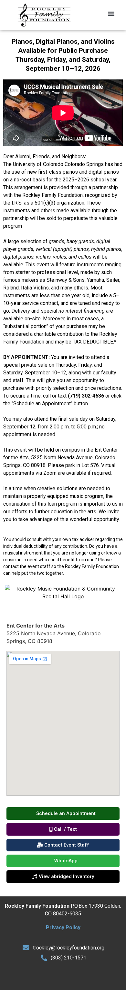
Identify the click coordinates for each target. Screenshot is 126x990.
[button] (111, 13)
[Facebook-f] (54, 976)
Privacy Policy (63, 927)
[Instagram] (72, 976)
